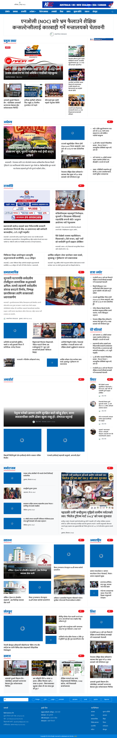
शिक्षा (104, 719)
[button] (112, 12)
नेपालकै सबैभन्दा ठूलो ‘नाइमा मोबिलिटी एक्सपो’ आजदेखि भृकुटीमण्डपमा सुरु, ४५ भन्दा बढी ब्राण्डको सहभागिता (76, 62)
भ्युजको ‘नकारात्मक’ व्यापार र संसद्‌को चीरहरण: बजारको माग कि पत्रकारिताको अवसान (106, 433)
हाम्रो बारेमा (75, 700)
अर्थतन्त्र (32, 11)
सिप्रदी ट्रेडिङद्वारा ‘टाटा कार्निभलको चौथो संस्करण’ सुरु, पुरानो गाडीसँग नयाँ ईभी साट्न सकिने (30, 152)
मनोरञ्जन (105, 726)
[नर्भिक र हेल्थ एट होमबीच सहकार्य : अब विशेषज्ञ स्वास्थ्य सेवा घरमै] (27, 561)
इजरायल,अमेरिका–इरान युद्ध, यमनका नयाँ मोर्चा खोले (106, 584)
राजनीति (23, 11)
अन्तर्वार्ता (54, 11)
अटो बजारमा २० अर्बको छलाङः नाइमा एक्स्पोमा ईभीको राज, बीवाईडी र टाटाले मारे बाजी (102, 159)
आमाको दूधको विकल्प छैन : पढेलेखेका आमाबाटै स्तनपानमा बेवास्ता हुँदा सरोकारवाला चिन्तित (12, 104)
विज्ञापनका (106, 700)
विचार (61, 11)
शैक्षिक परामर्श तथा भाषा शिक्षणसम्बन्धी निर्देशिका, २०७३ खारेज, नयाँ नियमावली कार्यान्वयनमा (71, 682)
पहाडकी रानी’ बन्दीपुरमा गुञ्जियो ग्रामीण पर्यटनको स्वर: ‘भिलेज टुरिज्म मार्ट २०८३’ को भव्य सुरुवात (87, 514)
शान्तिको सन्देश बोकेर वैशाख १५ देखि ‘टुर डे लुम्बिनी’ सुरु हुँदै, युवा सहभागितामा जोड (71, 638)
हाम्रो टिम (96, 700)
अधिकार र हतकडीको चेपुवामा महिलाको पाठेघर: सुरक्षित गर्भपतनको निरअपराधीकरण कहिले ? (68, 599)
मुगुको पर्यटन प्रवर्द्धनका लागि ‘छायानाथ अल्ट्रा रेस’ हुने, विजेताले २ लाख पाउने (70, 627)
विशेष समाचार (43, 11)
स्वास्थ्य (87, 11)
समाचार (15, 11)
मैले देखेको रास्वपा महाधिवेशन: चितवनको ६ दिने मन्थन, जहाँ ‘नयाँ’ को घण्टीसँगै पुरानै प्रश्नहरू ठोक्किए (69, 239)
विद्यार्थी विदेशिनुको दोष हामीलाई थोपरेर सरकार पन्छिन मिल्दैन (22, 457)
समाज (68, 11)
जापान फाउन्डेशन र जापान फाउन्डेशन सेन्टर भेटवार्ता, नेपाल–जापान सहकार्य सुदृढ (101, 574)
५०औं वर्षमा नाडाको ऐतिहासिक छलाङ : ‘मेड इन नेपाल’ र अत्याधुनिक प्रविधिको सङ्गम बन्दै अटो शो (102, 146)
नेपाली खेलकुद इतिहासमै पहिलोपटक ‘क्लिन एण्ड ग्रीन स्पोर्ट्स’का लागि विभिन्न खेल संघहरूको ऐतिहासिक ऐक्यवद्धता (22, 648)
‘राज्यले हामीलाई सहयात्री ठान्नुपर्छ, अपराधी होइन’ (63, 455)
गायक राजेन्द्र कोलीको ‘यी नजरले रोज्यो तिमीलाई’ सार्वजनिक (38, 474)
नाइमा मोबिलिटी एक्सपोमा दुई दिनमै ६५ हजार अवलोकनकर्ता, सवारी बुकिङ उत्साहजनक (102, 172)
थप (109, 122)
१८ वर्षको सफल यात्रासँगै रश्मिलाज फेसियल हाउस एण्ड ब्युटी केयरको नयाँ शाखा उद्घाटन (38, 520)
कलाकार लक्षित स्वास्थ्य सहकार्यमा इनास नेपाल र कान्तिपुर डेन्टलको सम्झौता (38, 504)
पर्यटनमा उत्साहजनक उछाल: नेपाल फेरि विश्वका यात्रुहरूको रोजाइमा (106, 594)
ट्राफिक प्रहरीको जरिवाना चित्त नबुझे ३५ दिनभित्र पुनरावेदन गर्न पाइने (32, 103)
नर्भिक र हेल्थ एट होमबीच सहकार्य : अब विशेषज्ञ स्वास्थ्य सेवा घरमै (14, 600)
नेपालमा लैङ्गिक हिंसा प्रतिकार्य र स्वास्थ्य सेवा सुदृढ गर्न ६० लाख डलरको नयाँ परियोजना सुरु (72, 174)
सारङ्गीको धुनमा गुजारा (30, 488)
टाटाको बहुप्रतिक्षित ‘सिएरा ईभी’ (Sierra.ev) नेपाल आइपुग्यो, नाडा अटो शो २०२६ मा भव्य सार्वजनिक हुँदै (73, 147)
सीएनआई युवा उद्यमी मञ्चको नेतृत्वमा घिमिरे (52, 101)
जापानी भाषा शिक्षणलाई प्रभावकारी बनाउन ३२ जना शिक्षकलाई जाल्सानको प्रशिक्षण (75, 111)
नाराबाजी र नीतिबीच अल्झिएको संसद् (28, 359)
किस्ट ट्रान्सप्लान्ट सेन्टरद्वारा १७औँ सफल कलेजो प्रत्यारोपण (39, 599)
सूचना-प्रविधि (77, 11)
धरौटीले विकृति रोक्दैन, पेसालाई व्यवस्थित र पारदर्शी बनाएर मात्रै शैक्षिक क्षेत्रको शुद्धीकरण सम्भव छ (72, 345)
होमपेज (7, 11)
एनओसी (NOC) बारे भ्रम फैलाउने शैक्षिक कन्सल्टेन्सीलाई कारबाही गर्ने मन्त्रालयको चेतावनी (58, 24)
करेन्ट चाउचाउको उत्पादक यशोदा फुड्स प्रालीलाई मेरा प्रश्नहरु (106, 419)
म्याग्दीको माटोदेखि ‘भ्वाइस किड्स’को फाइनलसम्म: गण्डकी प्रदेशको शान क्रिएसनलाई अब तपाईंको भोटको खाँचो (75, 86)
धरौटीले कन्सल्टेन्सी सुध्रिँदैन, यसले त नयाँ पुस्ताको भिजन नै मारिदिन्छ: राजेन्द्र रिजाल (14, 345)
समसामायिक (94, 719)
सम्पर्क (85, 700)
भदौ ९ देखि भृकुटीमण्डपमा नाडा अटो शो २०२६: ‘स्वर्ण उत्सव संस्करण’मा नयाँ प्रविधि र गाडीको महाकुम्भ (33, 71)
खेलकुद (95, 11)
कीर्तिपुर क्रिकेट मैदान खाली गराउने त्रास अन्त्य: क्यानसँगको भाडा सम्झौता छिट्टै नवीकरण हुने (71, 619)
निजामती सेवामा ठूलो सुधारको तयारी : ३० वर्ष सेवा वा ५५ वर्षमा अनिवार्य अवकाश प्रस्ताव (106, 405)
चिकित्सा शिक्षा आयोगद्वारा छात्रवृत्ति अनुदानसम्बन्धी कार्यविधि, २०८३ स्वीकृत (20, 256)
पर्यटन (92, 730)
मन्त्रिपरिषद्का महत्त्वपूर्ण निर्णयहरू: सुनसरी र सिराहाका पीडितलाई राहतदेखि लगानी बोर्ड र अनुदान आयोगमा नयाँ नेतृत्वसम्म (69, 218)
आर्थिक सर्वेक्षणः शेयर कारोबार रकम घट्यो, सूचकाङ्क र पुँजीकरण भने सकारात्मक (65, 256)
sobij (75, 736)
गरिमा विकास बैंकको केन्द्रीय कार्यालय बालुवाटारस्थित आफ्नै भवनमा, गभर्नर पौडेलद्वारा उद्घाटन (102, 312)
